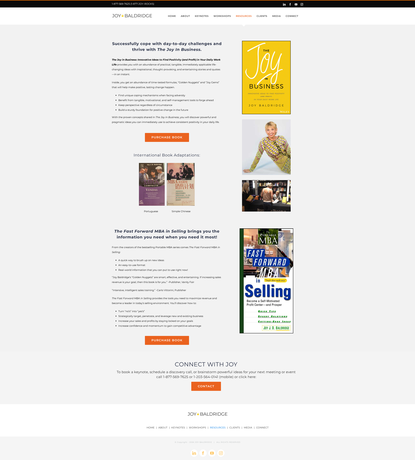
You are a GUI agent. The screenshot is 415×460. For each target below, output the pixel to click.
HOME (150, 427)
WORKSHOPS (197, 427)
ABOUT (162, 427)
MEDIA (248, 427)
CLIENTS (234, 427)
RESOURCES (217, 427)
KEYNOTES (178, 427)
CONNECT (262, 427)
